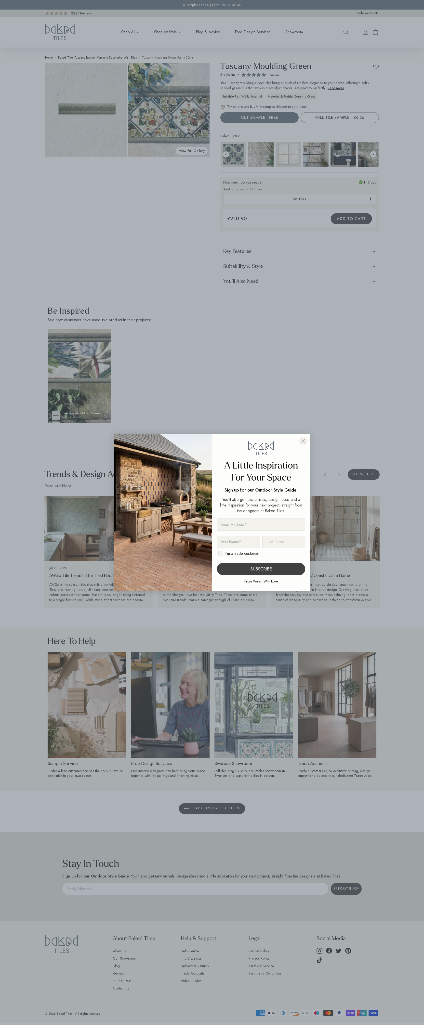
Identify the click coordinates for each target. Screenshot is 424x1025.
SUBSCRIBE (261, 569)
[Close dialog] (303, 441)
